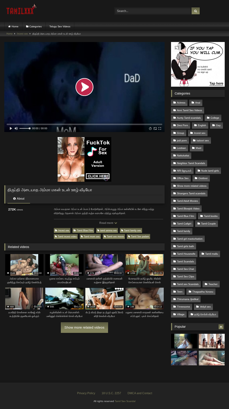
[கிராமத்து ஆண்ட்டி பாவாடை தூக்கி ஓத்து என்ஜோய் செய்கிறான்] (184, 358)
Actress (181, 102)
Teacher (213, 284)
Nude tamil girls (210, 170)
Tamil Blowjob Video (188, 208)
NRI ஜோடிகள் (184, 170)
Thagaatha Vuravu (202, 291)
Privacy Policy (86, 393)
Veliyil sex (205, 306)
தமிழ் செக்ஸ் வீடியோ (205, 314)
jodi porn (182, 140)
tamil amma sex (108, 230)
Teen (179, 291)
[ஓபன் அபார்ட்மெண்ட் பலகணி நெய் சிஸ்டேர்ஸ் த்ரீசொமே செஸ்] (212, 341)
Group (180, 133)
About (20, 198)
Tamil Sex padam (140, 236)
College (215, 117)
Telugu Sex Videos (59, 26)
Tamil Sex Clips (185, 276)
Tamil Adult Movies (187, 200)
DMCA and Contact (140, 393)
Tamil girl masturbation (190, 238)
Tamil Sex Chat (185, 268)
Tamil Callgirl (184, 223)
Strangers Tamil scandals (191, 193)
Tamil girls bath (185, 246)
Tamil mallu (211, 253)
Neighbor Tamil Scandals (191, 163)
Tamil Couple (208, 223)
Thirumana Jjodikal (187, 299)
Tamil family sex (132, 230)
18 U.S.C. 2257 (111, 393)
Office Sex (183, 178)
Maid (198, 148)
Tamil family (183, 231)
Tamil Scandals (185, 261)
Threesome (183, 306)
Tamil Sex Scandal (125, 401)
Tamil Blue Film (85, 230)
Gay (218, 125)
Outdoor (203, 178)
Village (180, 314)
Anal (197, 102)
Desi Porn (182, 125)
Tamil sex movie (115, 236)
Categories (35, 26)
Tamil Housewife (186, 253)
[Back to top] (218, 398)
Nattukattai (183, 155)
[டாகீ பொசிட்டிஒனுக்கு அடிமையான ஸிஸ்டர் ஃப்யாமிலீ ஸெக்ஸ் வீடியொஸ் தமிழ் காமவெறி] (184, 341)
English (202, 125)
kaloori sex (203, 140)
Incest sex (22, 33)
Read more (106, 222)
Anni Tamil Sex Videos (189, 110)
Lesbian (181, 148)
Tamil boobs (211, 216)
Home (15, 26)
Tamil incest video (67, 236)
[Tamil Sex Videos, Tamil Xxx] (22, 10)
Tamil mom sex (92, 236)
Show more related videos (84, 327)
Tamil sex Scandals (188, 284)
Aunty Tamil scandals (189, 117)
